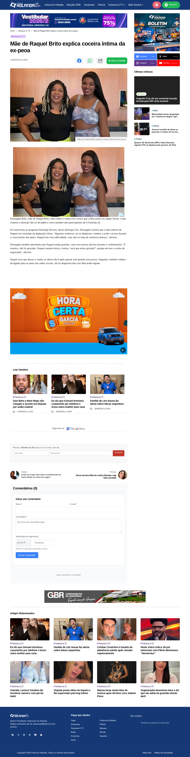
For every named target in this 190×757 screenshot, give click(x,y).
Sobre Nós (146, 753)
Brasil (73, 732)
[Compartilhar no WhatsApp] (89, 60)
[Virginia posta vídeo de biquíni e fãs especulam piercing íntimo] (73, 672)
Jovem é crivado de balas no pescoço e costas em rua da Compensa (165, 130)
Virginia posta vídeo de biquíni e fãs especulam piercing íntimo (72, 692)
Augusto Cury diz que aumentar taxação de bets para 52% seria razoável (156, 99)
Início (12, 31)
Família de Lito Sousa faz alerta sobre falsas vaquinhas (107, 402)
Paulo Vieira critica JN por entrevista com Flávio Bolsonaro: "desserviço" (159, 650)
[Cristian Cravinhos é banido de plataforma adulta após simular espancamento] (116, 629)
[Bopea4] (25, 5)
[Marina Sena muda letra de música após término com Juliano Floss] (116, 672)
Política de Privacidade (163, 753)
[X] (18, 734)
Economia (75, 736)
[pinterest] (29, 734)
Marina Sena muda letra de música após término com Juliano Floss (116, 693)
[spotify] (41, 734)
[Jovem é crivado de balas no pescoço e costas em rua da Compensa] (142, 129)
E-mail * (73, 504)
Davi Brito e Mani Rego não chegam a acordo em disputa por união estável (29, 403)
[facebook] (12, 734)
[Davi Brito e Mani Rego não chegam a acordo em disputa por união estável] (30, 384)
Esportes (103, 736)
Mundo (103, 732)
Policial (102, 724)
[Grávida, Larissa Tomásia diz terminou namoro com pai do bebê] (30, 672)
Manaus (103, 728)
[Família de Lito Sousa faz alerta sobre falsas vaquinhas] (107, 384)
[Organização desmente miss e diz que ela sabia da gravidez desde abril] (160, 672)
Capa (73, 720)
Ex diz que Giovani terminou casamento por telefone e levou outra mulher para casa (68, 403)
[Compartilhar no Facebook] (79, 60)
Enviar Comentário (26, 555)
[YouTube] (35, 734)
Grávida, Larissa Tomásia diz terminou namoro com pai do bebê (26, 693)
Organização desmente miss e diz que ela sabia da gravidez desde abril (160, 693)
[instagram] (24, 734)
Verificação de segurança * (27, 536)
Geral (73, 740)
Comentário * (21, 517)
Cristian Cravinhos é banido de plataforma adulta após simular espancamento (115, 650)
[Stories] (157, 5)
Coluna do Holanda (108, 720)
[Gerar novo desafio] (28, 543)
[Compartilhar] (100, 60)
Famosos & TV (24, 31)
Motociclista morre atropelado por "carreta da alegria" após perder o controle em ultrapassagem (165, 115)
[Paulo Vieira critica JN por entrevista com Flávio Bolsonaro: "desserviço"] (160, 629)
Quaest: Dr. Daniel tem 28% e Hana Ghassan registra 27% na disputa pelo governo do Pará (155, 143)
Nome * (19, 504)
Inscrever (118, 452)
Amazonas (75, 724)
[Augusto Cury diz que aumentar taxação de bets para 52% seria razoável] (157, 90)
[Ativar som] (123, 350)
